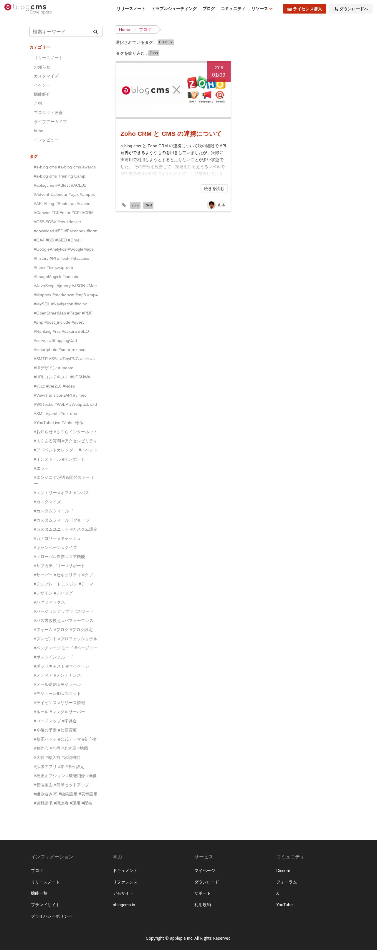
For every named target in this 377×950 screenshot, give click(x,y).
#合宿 (55, 748)
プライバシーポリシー (51, 916)
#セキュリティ (67, 574)
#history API (45, 258)
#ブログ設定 (81, 629)
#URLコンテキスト (51, 377)
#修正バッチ (45, 739)
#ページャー (86, 648)
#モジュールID (47, 693)
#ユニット (71, 693)
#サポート (75, 565)
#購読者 (61, 803)
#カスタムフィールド (53, 511)
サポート (202, 893)
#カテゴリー (45, 538)
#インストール (47, 459)
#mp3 (80, 294)
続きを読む (214, 188)
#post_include (57, 322)
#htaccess (79, 258)
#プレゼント (45, 638)
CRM (163, 42)
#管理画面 (43, 784)
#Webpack (79, 404)
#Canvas (42, 212)
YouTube (284, 904)
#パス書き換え (47, 620)
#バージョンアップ (51, 611)
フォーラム (286, 882)
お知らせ (42, 66)
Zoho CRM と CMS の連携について (171, 133)
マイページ (204, 870)
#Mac (91, 285)
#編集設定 (68, 794)
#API (38, 203)
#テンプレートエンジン (55, 584)
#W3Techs (43, 404)
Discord (283, 870)
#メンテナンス (67, 675)
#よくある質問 (47, 440)
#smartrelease (72, 349)
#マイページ (77, 666)
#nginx (81, 304)
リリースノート (131, 8)
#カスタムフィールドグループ (62, 520)
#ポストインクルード (53, 657)
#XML (39, 413)
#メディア (43, 675)
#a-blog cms (45, 167)
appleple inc (181, 938)
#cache (83, 203)
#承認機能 (71, 757)
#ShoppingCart (63, 340)
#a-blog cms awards (77, 167)
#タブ (87, 574)
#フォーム (43, 629)
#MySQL (42, 304)
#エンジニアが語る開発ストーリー (64, 480)
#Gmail (74, 240)
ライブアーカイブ (50, 121)
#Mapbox (42, 294)
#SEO (83, 331)
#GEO (61, 240)
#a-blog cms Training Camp (59, 176)
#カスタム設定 (83, 529)
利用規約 (202, 904)
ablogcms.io (124, 904)
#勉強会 (41, 748)
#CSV (51, 221)
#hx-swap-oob (60, 267)
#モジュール (69, 684)
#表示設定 (88, 794)
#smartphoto (45, 349)
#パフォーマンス (77, 620)
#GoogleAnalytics (50, 249)
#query (78, 322)
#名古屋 (69, 748)
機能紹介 (42, 94)
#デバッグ (63, 593)
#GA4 (39, 240)
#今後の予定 (45, 730)
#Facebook (75, 231)
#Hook (63, 258)
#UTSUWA (80, 377)
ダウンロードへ (353, 8)
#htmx (39, 267)
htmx (38, 130)
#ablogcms (44, 185)
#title (84, 358)
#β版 (79, 422)
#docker (73, 221)
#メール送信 (45, 684)
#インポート (73, 459)
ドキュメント (125, 870)
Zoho (154, 53)
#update (65, 367)
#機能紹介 (75, 775)
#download (44, 231)
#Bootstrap (65, 203)
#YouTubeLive (47, 422)
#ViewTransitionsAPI (53, 395)
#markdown (63, 294)
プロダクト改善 (48, 112)
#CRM (88, 212)
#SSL (54, 358)
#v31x (39, 386)
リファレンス (125, 882)
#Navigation (62, 304)
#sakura (69, 331)
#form (92, 231)
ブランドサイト (45, 904)
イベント (42, 85)
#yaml (51, 413)
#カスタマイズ (47, 501)
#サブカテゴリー (49, 565)
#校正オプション (49, 775)
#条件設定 (75, 766)
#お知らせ (43, 431)
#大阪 (39, 757)
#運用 (75, 803)
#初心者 (89, 739)
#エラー (41, 468)
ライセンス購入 (307, 8)
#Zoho (68, 422)
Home (124, 29)
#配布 (87, 803)
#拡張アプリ (45, 766)
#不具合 (69, 721)
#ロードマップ (47, 721)
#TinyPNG (69, 358)
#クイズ (69, 547)
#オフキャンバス (73, 492)
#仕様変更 (67, 730)
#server (41, 340)
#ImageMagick (47, 276)
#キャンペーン (47, 547)
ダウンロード (206, 882)
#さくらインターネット (75, 431)
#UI (93, 358)
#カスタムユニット (51, 529)
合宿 (38, 103)
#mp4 (92, 294)
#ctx (61, 221)
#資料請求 (43, 803)
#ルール (41, 711)
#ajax (74, 194)
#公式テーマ (69, 739)
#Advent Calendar (50, 194)
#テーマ (86, 584)
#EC (59, 231)
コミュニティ (233, 8)
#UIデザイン (45, 367)
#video (69, 386)
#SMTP (41, 358)
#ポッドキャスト (49, 666)
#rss (57, 331)
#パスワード (81, 611)
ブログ (209, 8)
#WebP (61, 404)
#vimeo (80, 395)
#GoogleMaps (80, 249)
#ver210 (54, 386)
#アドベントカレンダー (55, 450)
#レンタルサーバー (67, 711)
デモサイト (123, 893)
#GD (50, 240)
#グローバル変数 (49, 556)
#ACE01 (78, 185)
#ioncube (71, 276)
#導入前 (53, 757)
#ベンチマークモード (53, 648)
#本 (61, 766)
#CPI (76, 212)
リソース (260, 8)
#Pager (74, 313)
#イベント (88, 450)
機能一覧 (39, 893)
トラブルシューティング (174, 8)
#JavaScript (45, 285)
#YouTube (67, 413)
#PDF (87, 313)
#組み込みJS (45, 794)
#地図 (82, 748)
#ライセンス (45, 702)
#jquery (64, 285)
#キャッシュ (69, 538)
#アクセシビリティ (79, 440)
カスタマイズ (46, 76)
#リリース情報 (71, 702)
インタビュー (46, 140)
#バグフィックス (49, 602)
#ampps (87, 194)
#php (38, 322)
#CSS (39, 221)
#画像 (91, 775)
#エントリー (45, 492)
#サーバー (43, 574)
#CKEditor (61, 212)
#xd (93, 404)
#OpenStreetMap (50, 313)
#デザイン (43, 593)
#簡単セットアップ (71, 784)
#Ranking (43, 331)
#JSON (78, 285)
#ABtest (62, 185)
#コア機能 (75, 556)
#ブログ (61, 629)
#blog (49, 203)
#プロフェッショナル (77, 638)
